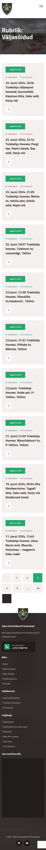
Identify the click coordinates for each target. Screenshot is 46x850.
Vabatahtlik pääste (11, 697)
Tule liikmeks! (9, 746)
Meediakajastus (10, 678)
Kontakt (6, 683)
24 (38, 588)
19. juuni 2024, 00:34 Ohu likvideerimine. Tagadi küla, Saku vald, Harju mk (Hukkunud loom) (23, 490)
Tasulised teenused (11, 702)
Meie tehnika (8, 673)
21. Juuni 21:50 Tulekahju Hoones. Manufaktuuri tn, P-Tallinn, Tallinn (23, 440)
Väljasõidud (12, 77)
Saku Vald (7, 741)
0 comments (27, 77)
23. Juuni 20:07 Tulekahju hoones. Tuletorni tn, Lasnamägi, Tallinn (23, 248)
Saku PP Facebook (11, 736)
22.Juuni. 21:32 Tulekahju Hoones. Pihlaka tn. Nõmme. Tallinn (23, 344)
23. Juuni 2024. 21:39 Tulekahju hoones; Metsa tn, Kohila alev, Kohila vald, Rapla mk (22, 198)
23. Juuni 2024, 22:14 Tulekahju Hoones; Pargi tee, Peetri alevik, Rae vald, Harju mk (22, 146)
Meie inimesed (9, 668)
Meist (5, 664)
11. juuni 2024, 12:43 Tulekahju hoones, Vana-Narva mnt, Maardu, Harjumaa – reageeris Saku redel (22, 545)
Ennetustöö (8, 707)
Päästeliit (7, 731)
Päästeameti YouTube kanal (15, 726)
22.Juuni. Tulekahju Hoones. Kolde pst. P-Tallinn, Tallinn (20, 392)
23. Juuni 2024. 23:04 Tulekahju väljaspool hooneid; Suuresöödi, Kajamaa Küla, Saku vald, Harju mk (22, 92)
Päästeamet (8, 721)
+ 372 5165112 (19, 647)
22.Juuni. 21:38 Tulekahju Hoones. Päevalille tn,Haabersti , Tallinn (23, 296)
